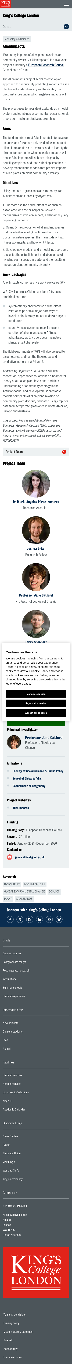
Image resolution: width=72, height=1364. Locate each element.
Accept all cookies (36, 712)
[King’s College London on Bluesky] (59, 919)
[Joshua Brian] (36, 530)
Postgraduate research (30, 971)
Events (20, 1146)
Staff (19, 1041)
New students (24, 1024)
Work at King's (25, 1171)
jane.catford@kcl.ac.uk (30, 857)
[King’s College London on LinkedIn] (39, 919)
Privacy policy (23, 1323)
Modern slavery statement (30, 1331)
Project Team (14, 452)
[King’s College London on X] (19, 919)
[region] (36, 682)
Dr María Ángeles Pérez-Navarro (36, 501)
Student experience (28, 997)
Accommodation (26, 1085)
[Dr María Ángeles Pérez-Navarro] (36, 484)
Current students (26, 1032)
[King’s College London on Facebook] (10, 919)
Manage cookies (24, 1357)
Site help (20, 1340)
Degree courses (26, 954)
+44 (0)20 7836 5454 (15, 1206)
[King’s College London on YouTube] (49, 919)
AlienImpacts (21, 808)
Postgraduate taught (28, 963)
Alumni (20, 1049)
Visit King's (23, 1163)
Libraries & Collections (30, 1093)
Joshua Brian (36, 548)
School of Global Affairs (27, 778)
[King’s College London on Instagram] (29, 919)
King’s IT (21, 1102)
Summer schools (26, 988)
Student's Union (25, 1154)
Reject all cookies (36, 703)
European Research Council (46, 65)
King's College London (21, 15)
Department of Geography (29, 786)
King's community (26, 1180)
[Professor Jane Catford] (36, 577)
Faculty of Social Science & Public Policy (38, 771)
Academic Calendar (28, 1110)
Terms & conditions (26, 1314)
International (24, 980)
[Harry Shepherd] (36, 624)
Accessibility (22, 1349)
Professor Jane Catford (36, 595)
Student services (26, 1076)
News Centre (24, 1137)
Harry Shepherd (36, 642)
